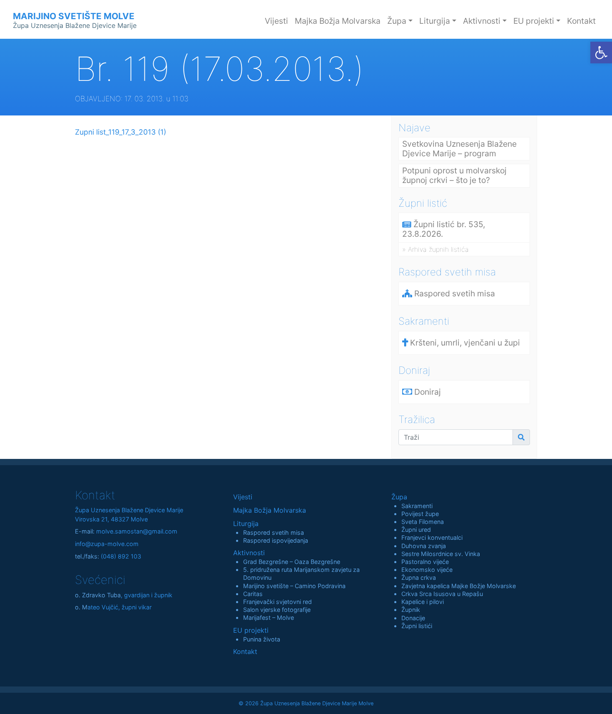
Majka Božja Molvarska (338, 21)
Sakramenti (417, 505)
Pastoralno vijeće (425, 561)
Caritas (253, 593)
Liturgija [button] (434, 21)
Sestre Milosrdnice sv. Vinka (440, 553)
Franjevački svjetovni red (277, 601)
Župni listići (416, 625)
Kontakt (581, 21)
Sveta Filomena (422, 521)
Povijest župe (420, 513)
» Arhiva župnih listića (435, 249)
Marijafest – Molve (268, 617)
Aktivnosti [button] (481, 21)
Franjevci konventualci (432, 537)
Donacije (413, 617)
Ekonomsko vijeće (427, 569)
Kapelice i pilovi (422, 601)
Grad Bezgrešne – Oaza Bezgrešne (291, 561)
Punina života (261, 639)
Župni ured (416, 529)
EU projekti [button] (533, 21)
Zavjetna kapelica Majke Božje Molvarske (458, 585)
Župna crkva (418, 577)
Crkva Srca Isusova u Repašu (442, 593)
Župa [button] (396, 21)
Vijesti (276, 21)
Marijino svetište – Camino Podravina (294, 585)
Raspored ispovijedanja (275, 540)
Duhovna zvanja (423, 545)
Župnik (410, 609)
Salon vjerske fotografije (277, 609)
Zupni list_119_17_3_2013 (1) (120, 132)
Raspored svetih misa (273, 532)
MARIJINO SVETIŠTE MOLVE (75, 20)
